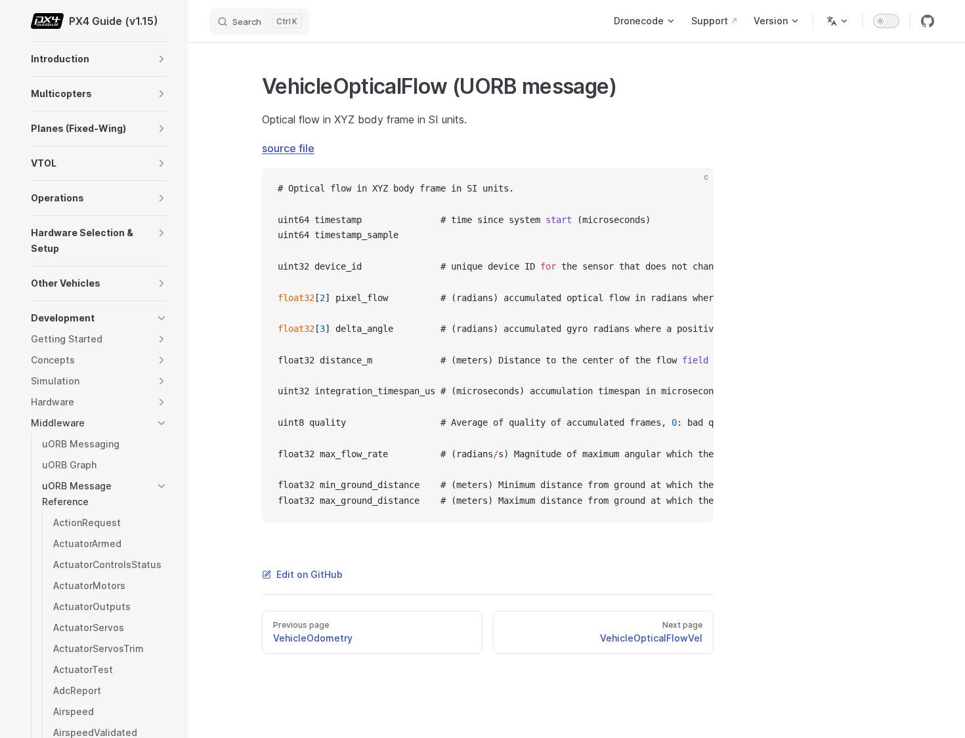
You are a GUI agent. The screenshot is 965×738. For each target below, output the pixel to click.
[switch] (886, 21)
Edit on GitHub (309, 574)
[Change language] (838, 21)
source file (288, 148)
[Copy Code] (692, 189)
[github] (927, 21)
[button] (161, 59)
